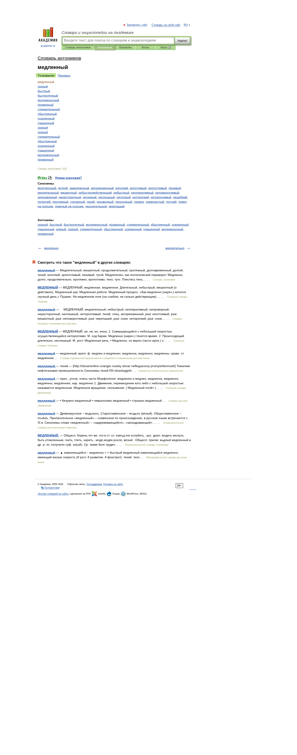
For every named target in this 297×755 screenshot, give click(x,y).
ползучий (44, 201)
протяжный (60, 201)
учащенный (46, 229)
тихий (91, 201)
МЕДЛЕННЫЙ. (48, 435)
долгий (63, 188)
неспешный (106, 197)
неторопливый (161, 197)
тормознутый (155, 201)
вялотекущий (47, 188)
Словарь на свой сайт (166, 25)
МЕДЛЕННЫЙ (48, 287)
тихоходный (123, 201)
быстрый (56, 224)
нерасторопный (70, 197)
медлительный (48, 192)
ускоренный (180, 224)
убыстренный (160, 224)
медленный (46, 270)
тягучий (171, 201)
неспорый (124, 197)
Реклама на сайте (113, 484)
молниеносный (96, 224)
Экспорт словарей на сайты (53, 493)
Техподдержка (94, 484)
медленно (51, 248)
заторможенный (102, 188)
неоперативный (142, 192)
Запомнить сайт (137, 25)
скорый (43, 224)
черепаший (116, 206)
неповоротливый (167, 192)
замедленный (79, 188)
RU (186, 25)
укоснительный (96, 206)
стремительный (138, 224)
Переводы (125, 47)
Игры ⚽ (165, 47)
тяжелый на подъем (69, 206)
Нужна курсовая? (68, 178)
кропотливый (157, 188)
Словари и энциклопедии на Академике (98, 32)
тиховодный (105, 201)
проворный (117, 224)
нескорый (90, 197)
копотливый (138, 188)
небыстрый (121, 192)
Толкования (104, 47)
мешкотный (68, 192)
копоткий (121, 188)
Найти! (182, 40)
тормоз (139, 201)
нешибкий (180, 197)
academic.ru (48, 45)
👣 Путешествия (50, 487)
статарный (77, 201)
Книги (145, 47)
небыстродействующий (95, 192)
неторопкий (140, 197)
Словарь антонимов (77, 47)
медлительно (174, 248)
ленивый (175, 188)
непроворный (47, 197)
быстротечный (74, 224)
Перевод (64, 75)
